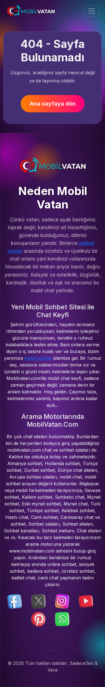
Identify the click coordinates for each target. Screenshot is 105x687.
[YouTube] (86, 601)
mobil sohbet (38, 358)
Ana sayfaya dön (53, 103)
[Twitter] (38, 601)
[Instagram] (62, 601)
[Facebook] (15, 601)
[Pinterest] (38, 618)
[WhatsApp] (62, 618)
